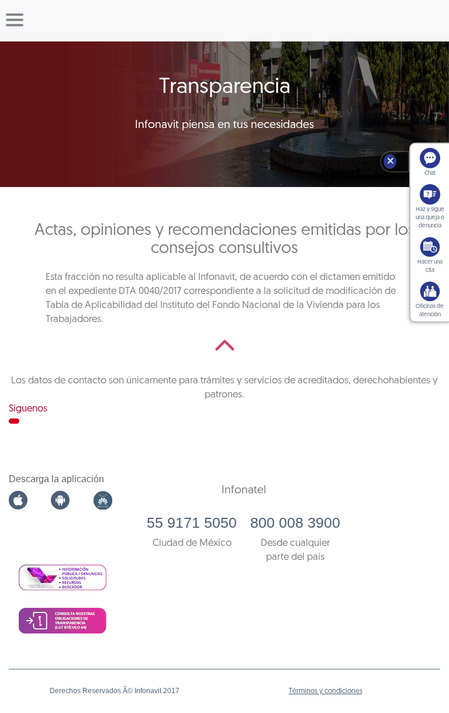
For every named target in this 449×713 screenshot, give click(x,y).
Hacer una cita (430, 266)
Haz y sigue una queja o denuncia (430, 218)
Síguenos (28, 409)
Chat (430, 173)
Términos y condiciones (325, 691)
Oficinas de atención (430, 310)
